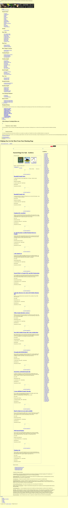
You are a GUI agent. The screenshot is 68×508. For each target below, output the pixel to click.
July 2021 (45, 204)
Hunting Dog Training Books (8, 100)
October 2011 (46, 301)
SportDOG (5, 15)
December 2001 (46, 399)
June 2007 (45, 344)
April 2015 (46, 266)
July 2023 (45, 184)
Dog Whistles (6, 60)
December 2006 (46, 349)
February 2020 (46, 218)
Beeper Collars (6, 35)
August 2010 (46, 313)
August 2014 (46, 273)
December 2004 (46, 369)
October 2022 (46, 191)
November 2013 (46, 280)
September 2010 (46, 312)
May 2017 (45, 245)
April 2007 (46, 346)
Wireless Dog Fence (7, 45)
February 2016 (46, 258)
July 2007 (45, 343)
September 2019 (46, 222)
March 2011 (46, 307)
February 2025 (46, 168)
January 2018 (46, 239)
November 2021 (46, 200)
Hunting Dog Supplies (5, 9)
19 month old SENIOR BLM (20, 352)
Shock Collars (6, 40)
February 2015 (46, 268)
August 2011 (46, 303)
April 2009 (46, 326)
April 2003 (46, 386)
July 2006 (45, 353)
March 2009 (46, 327)
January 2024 (46, 179)
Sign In (1, 3)
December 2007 (46, 339)
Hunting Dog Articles (7, 111)
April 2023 (46, 186)
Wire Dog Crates (6, 78)
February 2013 (46, 288)
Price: (15, 179)
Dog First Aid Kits (6, 73)
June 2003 (45, 384)
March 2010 (46, 317)
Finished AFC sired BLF (20, 213)
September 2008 (46, 332)
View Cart (17, 3)
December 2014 (46, 269)
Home (3, 498)
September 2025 (46, 162)
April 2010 (46, 316)
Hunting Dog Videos (7, 112)
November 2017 (46, 240)
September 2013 (46, 282)
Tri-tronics (5, 13)
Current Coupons (6, 30)
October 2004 (46, 371)
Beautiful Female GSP (19, 194)
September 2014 (46, 272)
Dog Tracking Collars (7, 34)
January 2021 (46, 209)
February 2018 (46, 238)
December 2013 (46, 279)
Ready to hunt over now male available (23, 411)
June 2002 (45, 394)
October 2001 (46, 401)
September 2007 (46, 342)
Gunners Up (6, 20)
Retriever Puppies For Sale (19, 468)
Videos (3, 118)
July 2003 (45, 383)
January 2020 (46, 219)
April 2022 (46, 196)
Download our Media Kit (6, 135)
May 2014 (45, 275)
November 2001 (46, 400)
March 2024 (46, 177)
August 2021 (46, 203)
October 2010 (46, 311)
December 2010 (46, 309)
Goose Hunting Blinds (7, 96)
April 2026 (46, 156)
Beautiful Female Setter (19, 176)
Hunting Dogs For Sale (5, 117)
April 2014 (46, 276)
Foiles (5, 24)
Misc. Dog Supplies (7, 68)
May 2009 (45, 325)
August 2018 (46, 233)
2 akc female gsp (18, 253)
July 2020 (45, 214)
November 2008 (46, 330)
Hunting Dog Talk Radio (8, 113)
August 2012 (46, 293)
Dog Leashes (6, 63)
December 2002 (46, 389)
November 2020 (46, 210)
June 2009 (45, 324)
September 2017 (46, 242)
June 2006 (45, 354)
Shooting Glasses (6, 87)
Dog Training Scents (7, 64)
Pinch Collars (6, 39)
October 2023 (46, 181)
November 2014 (46, 270)
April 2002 (46, 396)
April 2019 (46, 226)
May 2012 (45, 295)
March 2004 (46, 377)
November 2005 (46, 360)
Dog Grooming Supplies (7, 74)
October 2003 (46, 381)
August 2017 (46, 243)
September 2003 (46, 382)
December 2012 (46, 289)
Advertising (4, 119)
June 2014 (45, 274)
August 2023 (46, 183)
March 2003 (46, 387)
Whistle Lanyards (6, 61)
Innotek (5, 16)
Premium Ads (16, 167)
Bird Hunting (6, 115)
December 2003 (46, 379)
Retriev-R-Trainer (6, 21)
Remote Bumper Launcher (8, 50)
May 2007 (45, 345)
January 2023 (46, 189)
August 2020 (46, 213)
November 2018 (46, 230)
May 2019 (45, 225)
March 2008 (46, 337)
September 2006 (46, 352)
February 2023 (46, 188)
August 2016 (46, 253)
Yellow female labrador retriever (22, 312)
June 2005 (45, 364)
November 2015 (46, 260)
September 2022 (46, 192)
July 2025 (45, 164)
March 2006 (46, 357)
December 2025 (46, 160)
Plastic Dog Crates (6, 77)
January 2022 (46, 199)
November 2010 (46, 310)
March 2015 (46, 267)
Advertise (3, 502)
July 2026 (45, 154)
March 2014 (46, 277)
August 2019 (46, 223)
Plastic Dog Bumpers (7, 55)
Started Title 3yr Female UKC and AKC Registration (26, 273)
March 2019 (46, 227)
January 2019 (46, 229)
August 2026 (46, 153)
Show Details (32, 168)
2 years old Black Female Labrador (22, 391)
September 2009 (46, 322)
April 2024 (46, 176)
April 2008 (46, 336)
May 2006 (45, 355)
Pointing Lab (17, 450)
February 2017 (46, 248)
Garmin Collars (6, 14)
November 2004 (46, 370)
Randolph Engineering (7, 23)
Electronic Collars (6, 41)
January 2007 (46, 348)
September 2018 (46, 232)
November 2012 (46, 290)
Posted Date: (16, 224)
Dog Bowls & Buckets (7, 71)
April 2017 (46, 246)
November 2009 (46, 320)
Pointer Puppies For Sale (18, 469)
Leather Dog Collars (7, 37)
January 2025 (46, 169)
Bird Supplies (6, 67)
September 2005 (46, 362)
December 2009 (46, 319)
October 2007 (46, 341)
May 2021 (45, 205)
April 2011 (46, 306)
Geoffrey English (8, 503)
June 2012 (45, 294)
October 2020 (46, 211)
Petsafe (5, 18)
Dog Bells (5, 65)
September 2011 (46, 302)
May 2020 (45, 215)
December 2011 (46, 299)
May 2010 (45, 315)
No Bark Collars (6, 36)
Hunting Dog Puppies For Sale (19, 467)
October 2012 (46, 291)
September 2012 (46, 292)
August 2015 (46, 263)
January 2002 (46, 398)
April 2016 (46, 256)
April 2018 (46, 236)
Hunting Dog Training (7, 108)
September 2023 (46, 182)
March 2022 (46, 197)
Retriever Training (7, 109)
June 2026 (45, 155)
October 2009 (46, 321)
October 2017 (46, 241)
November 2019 (46, 220)
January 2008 (46, 338)
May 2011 (45, 305)
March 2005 (46, 367)
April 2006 (46, 356)
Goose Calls (6, 95)
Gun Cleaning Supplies (7, 90)
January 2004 (46, 378)
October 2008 (46, 331)
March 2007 (46, 347)
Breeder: (15, 181)
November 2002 (46, 390)
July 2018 (45, 234)
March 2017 (46, 247)
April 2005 (46, 366)
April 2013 (46, 286)
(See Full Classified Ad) (26, 174)
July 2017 (45, 244)
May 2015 (45, 265)
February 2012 (46, 298)
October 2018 (46, 231)
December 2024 (46, 170)
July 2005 (45, 363)
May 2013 (45, 285)
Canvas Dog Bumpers (7, 56)
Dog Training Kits (6, 57)
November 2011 (46, 300)
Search (11, 143)
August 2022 (46, 193)
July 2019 (45, 224)
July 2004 (45, 373)
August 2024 (46, 173)
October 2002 (46, 391)
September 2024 (46, 172)
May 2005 (45, 365)
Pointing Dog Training (7, 110)
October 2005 (46, 361)
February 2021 (46, 208)
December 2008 (46, 329)
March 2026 (46, 157)
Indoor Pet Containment (7, 46)
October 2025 (46, 161)
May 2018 (45, 235)
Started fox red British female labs (22, 371)
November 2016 (46, 250)
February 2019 (46, 228)
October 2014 (46, 271)
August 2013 (46, 283)
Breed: (15, 184)
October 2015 (46, 261)
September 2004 (46, 372)
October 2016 (46, 251)
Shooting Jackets (6, 89)
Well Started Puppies (19, 430)
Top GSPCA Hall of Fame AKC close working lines (26, 332)
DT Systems (6, 17)
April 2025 (46, 166)
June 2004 (45, 374)
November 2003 (46, 380)
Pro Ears (5, 22)
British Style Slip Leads (7, 62)
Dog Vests (5, 66)
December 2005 (46, 359)
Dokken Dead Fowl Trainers (8, 54)
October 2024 (46, 171)
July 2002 (45, 393)
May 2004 (45, 375)
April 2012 (46, 296)
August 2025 (46, 163)
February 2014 (46, 278)
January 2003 (46, 388)
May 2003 (45, 385)
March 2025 (46, 167)
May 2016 (45, 255)
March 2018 (46, 237)
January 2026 (46, 159)
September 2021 (46, 202)
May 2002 (45, 395)
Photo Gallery (6, 114)
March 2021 (46, 207)
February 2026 (46, 158)
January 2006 (46, 358)
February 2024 (46, 178)
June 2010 (45, 314)
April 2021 (46, 206)
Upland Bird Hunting (7, 116)
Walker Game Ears (7, 26)
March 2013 (46, 287)
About (3, 500)
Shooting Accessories (7, 91)
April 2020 (46, 216)
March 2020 (46, 217)
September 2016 (46, 252)
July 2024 (45, 174)
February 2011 (46, 308)
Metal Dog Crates (6, 79)
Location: (15, 201)
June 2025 (45, 165)
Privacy (3, 499)
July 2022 (45, 194)
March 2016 (46, 257)
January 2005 (46, 368)
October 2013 (46, 281)
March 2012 (46, 297)
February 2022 (46, 198)
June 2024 (45, 175)
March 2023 (46, 187)
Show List (37, 168)
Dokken (5, 19)
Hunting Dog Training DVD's (8, 101)
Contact (3, 501)
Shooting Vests (6, 88)
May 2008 (45, 335)
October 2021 (46, 201)
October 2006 (46, 351)
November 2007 (46, 340)
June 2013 (45, 284)
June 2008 (45, 334)
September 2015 (46, 262)
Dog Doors (5, 72)
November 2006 (46, 350)
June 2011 (45, 304)
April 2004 (46, 376)
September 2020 (46, 212)
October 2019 (46, 221)
